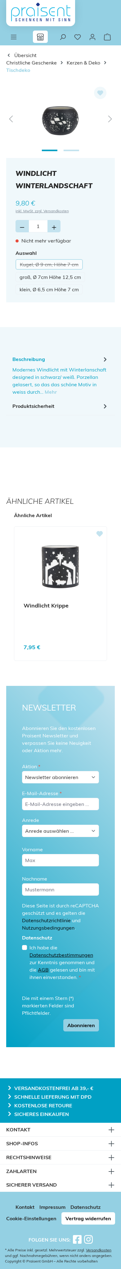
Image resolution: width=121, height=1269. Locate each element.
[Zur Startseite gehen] (40, 12)
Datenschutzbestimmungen (61, 955)
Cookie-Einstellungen (31, 1218)
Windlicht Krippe (46, 605)
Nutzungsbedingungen (48, 928)
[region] (60, 118)
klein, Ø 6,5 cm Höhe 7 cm (49, 289)
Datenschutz (85, 1207)
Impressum (52, 1207)
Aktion (31, 766)
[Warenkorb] (107, 37)
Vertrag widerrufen (88, 1218)
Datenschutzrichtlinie (46, 920)
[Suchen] (62, 37)
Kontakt (25, 1207)
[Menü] (13, 37)
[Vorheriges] (11, 118)
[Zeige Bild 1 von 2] (49, 150)
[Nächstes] (110, 118)
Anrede (30, 820)
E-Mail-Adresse (42, 793)
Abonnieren (81, 1025)
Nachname (34, 879)
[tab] (60, 375)
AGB (43, 970)
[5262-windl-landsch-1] (60, 118)
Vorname (32, 849)
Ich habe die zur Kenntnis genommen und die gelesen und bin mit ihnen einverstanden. (62, 962)
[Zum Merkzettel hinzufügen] (100, 93)
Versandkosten (98, 1250)
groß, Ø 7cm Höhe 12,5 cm (50, 277)
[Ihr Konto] (92, 37)
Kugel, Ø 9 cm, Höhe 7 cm (51, 265)
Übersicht (25, 55)
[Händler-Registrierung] (40, 37)
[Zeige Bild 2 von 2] (71, 150)
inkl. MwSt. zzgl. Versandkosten (42, 211)
